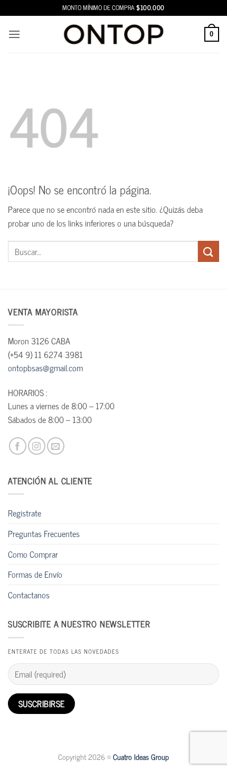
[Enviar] (208, 251)
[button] (14, 34)
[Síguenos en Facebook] (17, 446)
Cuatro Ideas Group (141, 756)
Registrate (24, 513)
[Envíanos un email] (55, 446)
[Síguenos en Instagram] (36, 446)
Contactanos (29, 594)
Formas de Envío (35, 574)
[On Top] (113, 34)
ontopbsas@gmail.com (45, 367)
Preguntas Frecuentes (44, 533)
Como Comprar (33, 554)
